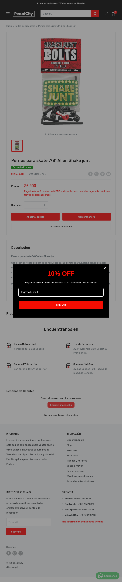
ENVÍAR (61, 305)
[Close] (105, 268)
